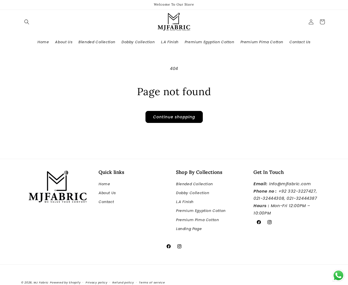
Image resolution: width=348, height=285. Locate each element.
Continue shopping (174, 117)
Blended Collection (194, 183)
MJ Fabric (41, 282)
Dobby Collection (192, 192)
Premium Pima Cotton (197, 219)
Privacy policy (97, 282)
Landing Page (189, 228)
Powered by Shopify (65, 282)
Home (104, 183)
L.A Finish (185, 201)
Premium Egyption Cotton (201, 210)
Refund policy (123, 282)
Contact (106, 201)
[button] (26, 21)
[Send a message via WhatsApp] (338, 275)
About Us (107, 192)
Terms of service (152, 282)
